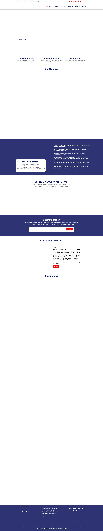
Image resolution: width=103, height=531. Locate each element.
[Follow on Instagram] (78, 1)
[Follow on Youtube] (80, 1)
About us (77, 6)
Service (51, 6)
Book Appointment (23, 39)
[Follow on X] (74, 1)
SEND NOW (69, 229)
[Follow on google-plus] (76, 1)
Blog (73, 6)
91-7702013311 (23, 506)
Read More (56, 266)
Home (46, 6)
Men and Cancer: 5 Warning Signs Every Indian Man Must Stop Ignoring (44, 494)
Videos (61, 6)
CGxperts (65, 528)
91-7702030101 (29, 506)
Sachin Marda (22, 351)
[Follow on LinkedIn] (72, 1)
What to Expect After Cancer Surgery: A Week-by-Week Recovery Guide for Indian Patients (51, 421)
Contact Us (83, 6)
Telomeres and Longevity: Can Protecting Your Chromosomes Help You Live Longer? (49, 349)
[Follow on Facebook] (69, 1)
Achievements (67, 6)
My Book (57, 6)
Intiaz (54, 247)
